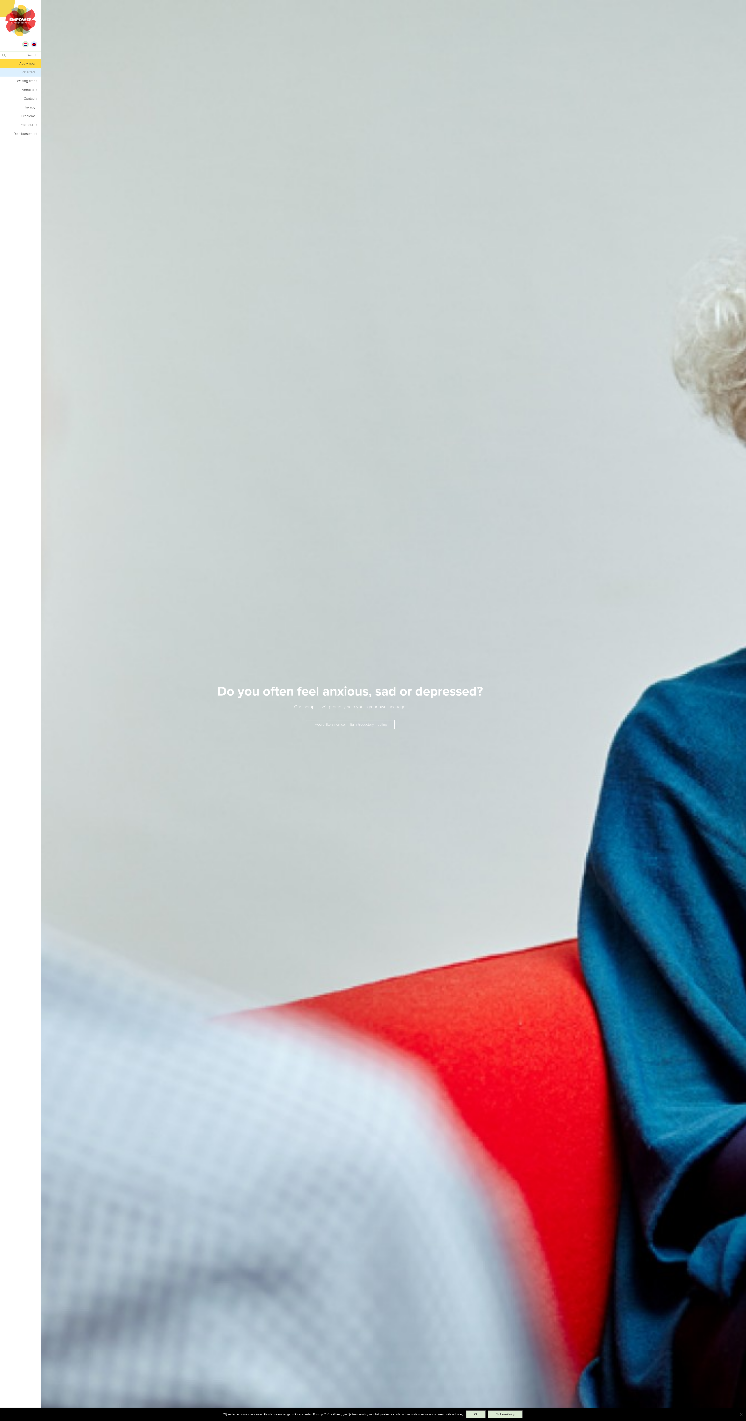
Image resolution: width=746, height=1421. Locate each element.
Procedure (27, 125)
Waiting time (26, 81)
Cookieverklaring (505, 1414)
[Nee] (741, 1414)
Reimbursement (25, 134)
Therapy (29, 107)
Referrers (28, 72)
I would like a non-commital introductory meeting (350, 724)
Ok (476, 1414)
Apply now (27, 63)
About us (28, 90)
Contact (29, 98)
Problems (28, 116)
